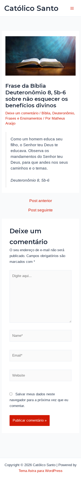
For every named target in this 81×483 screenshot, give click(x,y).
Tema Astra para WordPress (41, 471)
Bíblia (46, 113)
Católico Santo (31, 8)
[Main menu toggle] (72, 8)
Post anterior (40, 201)
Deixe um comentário (21, 113)
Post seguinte (40, 210)
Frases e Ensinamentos (23, 118)
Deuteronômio (63, 113)
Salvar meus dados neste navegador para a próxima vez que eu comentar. (39, 400)
